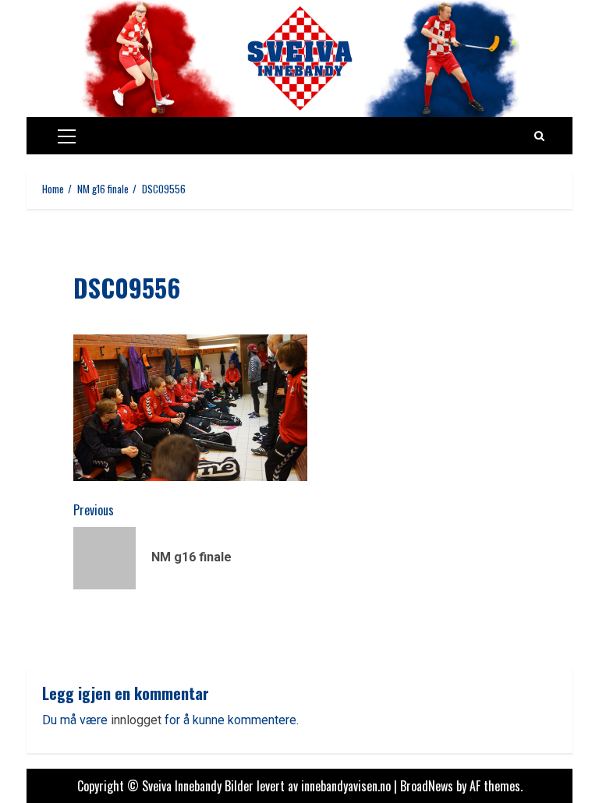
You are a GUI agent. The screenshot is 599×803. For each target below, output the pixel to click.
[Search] (539, 135)
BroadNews (426, 785)
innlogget (136, 720)
